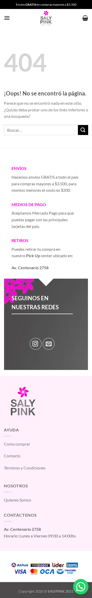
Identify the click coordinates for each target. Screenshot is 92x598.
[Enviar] (83, 130)
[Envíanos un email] (49, 344)
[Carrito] (85, 18)
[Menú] (7, 18)
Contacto (12, 455)
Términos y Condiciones (24, 467)
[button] (80, 586)
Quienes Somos (17, 499)
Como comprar (17, 443)
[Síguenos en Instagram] (36, 344)
